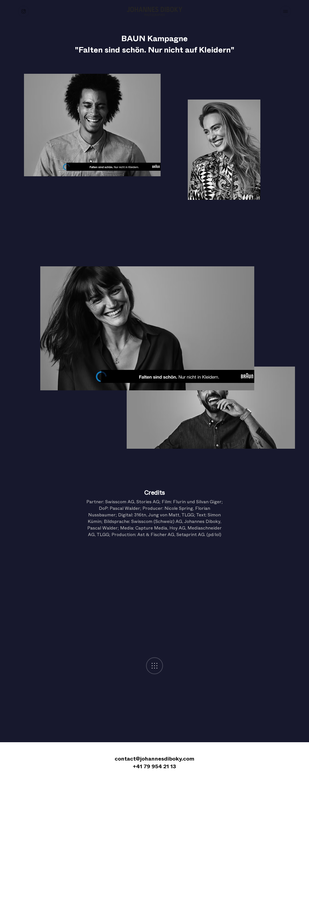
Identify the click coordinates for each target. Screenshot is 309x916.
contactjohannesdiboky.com (154, 759)
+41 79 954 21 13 (154, 766)
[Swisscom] (124, 193)
